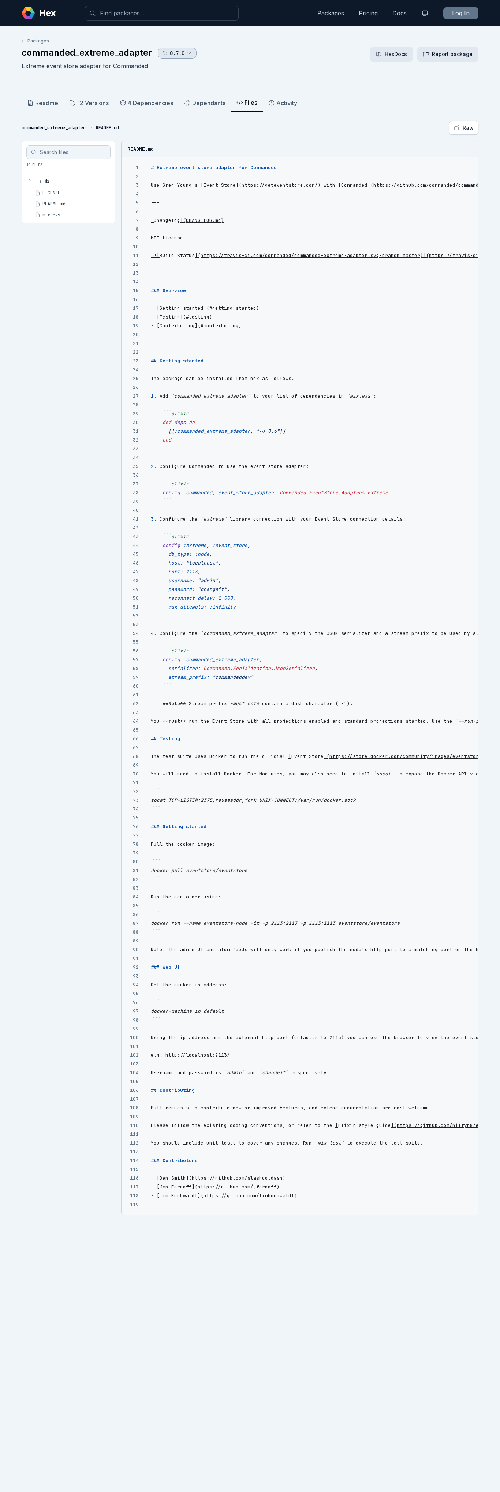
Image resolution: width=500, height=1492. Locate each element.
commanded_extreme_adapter (87, 52)
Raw (468, 127)
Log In (461, 13)
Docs (399, 13)
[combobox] (162, 13)
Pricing (368, 13)
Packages (330, 13)
